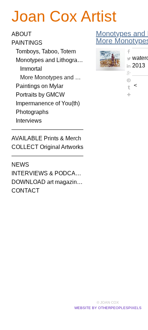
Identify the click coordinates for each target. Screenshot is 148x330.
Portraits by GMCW (40, 95)
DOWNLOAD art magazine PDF (47, 182)
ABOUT (21, 34)
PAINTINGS (26, 43)
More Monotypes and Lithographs (51, 77)
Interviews (29, 121)
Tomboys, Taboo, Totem (46, 51)
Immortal (31, 69)
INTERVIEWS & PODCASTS (47, 173)
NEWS (20, 165)
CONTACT (25, 191)
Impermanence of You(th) (48, 103)
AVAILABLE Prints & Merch (46, 138)
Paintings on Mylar (39, 86)
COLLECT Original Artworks (47, 147)
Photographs (32, 112)
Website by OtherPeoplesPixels (108, 308)
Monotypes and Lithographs (49, 60)
